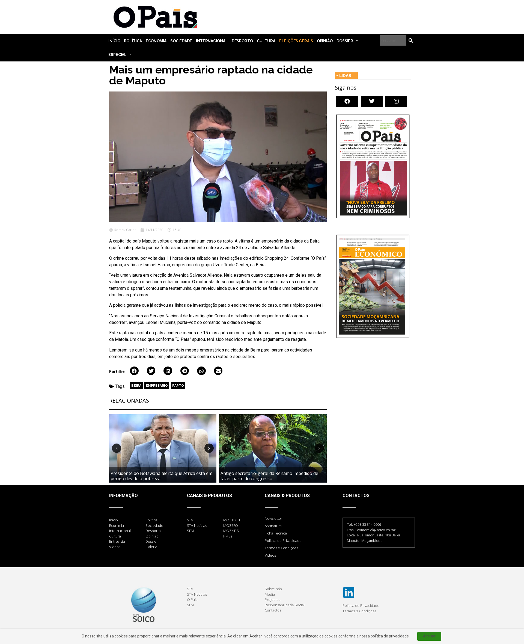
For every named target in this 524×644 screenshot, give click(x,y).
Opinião (325, 41)
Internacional (212, 41)
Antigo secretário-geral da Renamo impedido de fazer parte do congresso (269, 475)
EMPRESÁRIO (157, 386)
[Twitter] (372, 101)
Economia (156, 41)
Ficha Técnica (276, 533)
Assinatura (273, 525)
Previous (116, 448)
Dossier (345, 41)
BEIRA (136, 386)
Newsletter (273, 518)
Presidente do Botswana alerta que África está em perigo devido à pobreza (161, 475)
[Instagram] (396, 101)
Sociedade (181, 41)
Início (114, 41)
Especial (117, 54)
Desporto (242, 41)
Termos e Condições (281, 547)
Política (133, 41)
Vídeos (270, 555)
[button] (134, 371)
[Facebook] (347, 101)
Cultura (266, 41)
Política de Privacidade (283, 540)
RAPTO (178, 386)
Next (209, 448)
